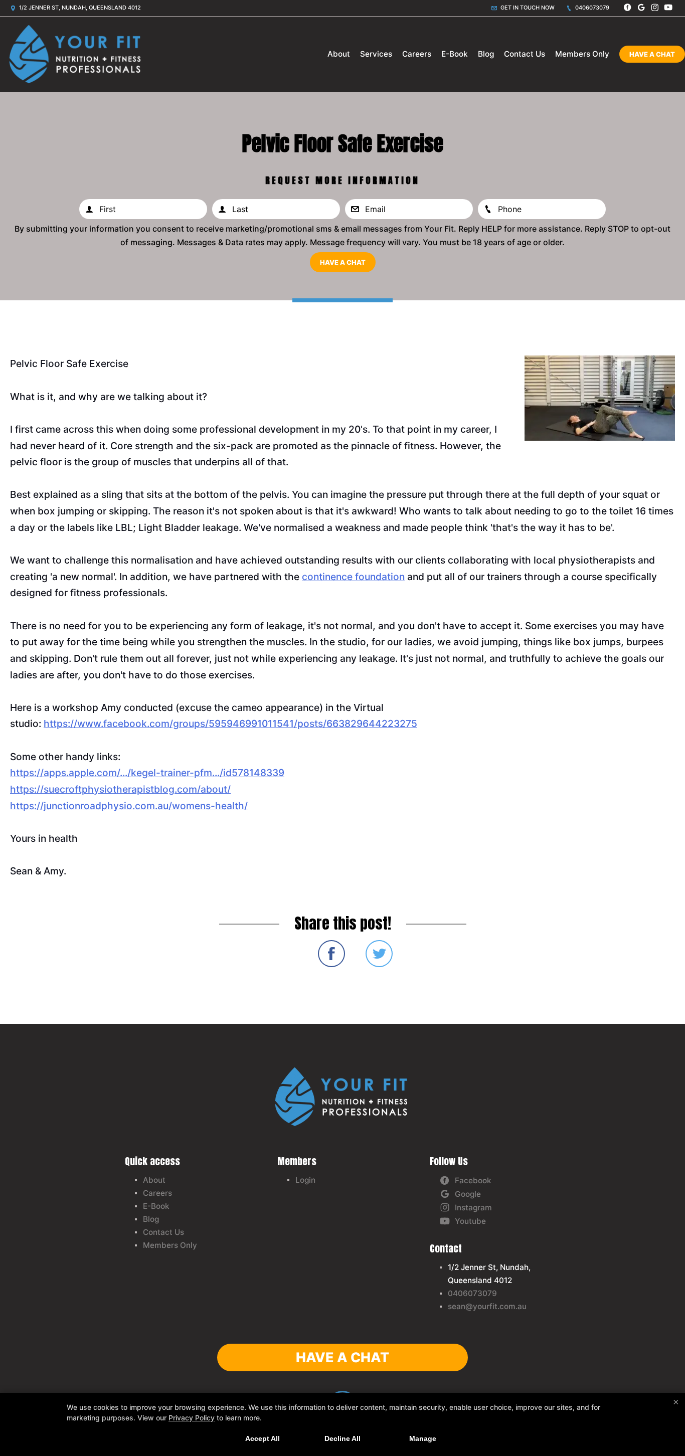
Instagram (473, 1207)
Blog (486, 54)
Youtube (470, 1221)
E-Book (454, 54)
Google (468, 1194)
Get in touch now (527, 7)
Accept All (262, 1438)
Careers (416, 54)
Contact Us (524, 54)
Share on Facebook (331, 953)
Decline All (342, 1438)
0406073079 (591, 7)
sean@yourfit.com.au (487, 1306)
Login (305, 1180)
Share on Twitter (379, 953)
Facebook (473, 1180)
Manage (422, 1438)
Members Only (582, 54)
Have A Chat (652, 54)
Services (376, 54)
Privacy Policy (191, 1417)
